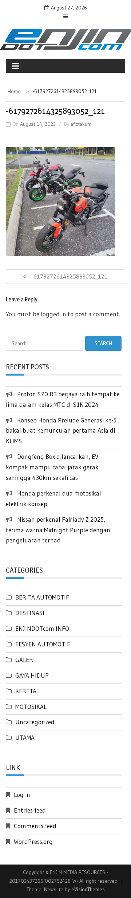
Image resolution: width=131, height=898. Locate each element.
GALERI (25, 660)
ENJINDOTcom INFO (42, 628)
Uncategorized (35, 722)
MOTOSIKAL (31, 706)
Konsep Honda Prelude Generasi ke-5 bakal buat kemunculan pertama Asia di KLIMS (61, 430)
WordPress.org (33, 841)
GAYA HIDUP (32, 675)
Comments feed (35, 826)
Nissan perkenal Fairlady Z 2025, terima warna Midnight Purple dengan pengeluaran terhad (58, 530)
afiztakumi (81, 124)
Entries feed (30, 810)
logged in (53, 314)
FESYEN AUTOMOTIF (42, 644)
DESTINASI (29, 613)
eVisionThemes (88, 889)
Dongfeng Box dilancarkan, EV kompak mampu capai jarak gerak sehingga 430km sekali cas (52, 467)
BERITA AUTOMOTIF (42, 597)
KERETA (25, 691)
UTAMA (25, 737)
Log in (22, 794)
